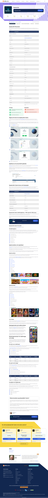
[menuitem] (13, 1)
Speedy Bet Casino (11, 450)
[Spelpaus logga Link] (21, 490)
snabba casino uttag (14, 365)
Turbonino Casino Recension (9, 432)
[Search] (44, 1)
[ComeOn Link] (19, 430)
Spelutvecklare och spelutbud (38, 23)
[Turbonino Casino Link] (4, 430)
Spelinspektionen (11, 451)
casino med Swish (19, 345)
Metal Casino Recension (39, 432)
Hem (3, 3)
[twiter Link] (26, 465)
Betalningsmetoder (32, 1)
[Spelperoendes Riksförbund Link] (23, 490)
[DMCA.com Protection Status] (32, 490)
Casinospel (22, 1)
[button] (30, 457)
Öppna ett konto (18, 23)
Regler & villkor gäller (4, 441)
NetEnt (11, 263)
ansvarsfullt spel (24, 170)
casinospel (10, 247)
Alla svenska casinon (23, 443)
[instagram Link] (24, 465)
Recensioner (38, 1)
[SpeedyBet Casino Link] (8, 10)
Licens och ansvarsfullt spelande (25, 23)
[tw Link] (15, 457)
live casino (18, 320)
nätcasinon (8, 426)
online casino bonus (25, 186)
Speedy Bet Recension (12, 23)
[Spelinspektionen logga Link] (26, 490)
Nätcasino (13, 1)
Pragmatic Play (12, 260)
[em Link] (16, 457)
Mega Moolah (12, 294)
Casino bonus (17, 1)
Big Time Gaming (13, 264)
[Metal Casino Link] (33, 430)
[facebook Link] (27, 465)
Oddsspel (27, 1)
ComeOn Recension (24, 432)
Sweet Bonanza (12, 297)
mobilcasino (14, 327)
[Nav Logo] (6, 1)
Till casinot (39, 10)
